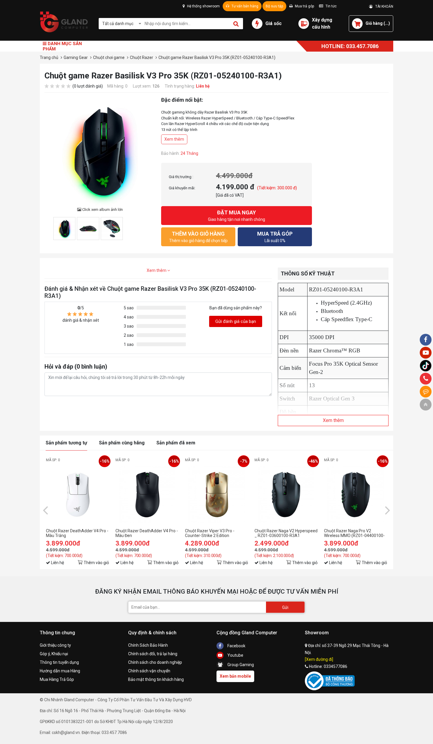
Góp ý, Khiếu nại (54, 653)
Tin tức (331, 6)
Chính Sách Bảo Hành (148, 645)
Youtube (235, 655)
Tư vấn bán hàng (244, 6)
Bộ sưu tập (274, 6)
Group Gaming (240, 664)
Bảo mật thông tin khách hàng (156, 679)
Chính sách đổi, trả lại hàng (152, 653)
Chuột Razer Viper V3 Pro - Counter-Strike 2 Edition (209, 533)
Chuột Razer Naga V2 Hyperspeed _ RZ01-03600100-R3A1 (286, 533)
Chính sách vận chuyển (149, 671)
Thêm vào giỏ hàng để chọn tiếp (198, 237)
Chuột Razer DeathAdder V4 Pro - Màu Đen (146, 533)
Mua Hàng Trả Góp (57, 679)
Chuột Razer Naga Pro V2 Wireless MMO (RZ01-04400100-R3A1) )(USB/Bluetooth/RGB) (354, 533)
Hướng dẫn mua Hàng (60, 671)
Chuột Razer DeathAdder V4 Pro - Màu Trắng (77, 533)
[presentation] (45, 509)
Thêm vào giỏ (96, 562)
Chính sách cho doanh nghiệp (155, 662)
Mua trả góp (304, 6)
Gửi (285, 607)
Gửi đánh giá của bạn (235, 321)
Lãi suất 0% (274, 237)
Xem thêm (174, 139)
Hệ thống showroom (203, 6)
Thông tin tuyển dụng (59, 662)
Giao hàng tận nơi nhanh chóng (236, 215)
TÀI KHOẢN (383, 6)
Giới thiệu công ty (55, 645)
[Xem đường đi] (319, 659)
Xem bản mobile (235, 676)
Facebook (236, 645)
